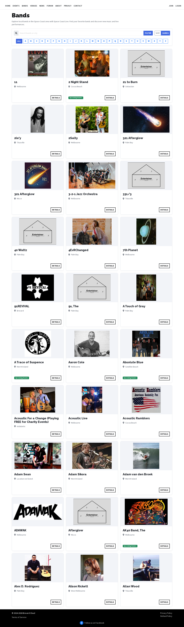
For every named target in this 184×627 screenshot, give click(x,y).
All (19, 41)
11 (15, 82)
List (158, 33)
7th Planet (130, 250)
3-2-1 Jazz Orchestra (83, 194)
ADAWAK (20, 530)
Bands (25, 5)
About (58, 5)
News (41, 5)
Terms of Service (19, 617)
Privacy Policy (166, 613)
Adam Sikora (77, 474)
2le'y (17, 138)
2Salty (73, 138)
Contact (78, 5)
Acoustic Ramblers (136, 418)
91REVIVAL (21, 306)
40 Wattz (20, 250)
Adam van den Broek (138, 474)
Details (56, 97)
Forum (50, 5)
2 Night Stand (78, 82)
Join (171, 5)
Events (16, 5)
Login (178, 5)
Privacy (67, 5)
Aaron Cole (76, 362)
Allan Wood (131, 586)
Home (7, 5)
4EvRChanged (78, 250)
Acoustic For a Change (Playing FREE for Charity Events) (36, 420)
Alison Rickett (78, 586)
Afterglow (75, 530)
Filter (148, 33)
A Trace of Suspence (29, 362)
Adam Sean (22, 474)
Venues (33, 5)
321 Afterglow (133, 138)
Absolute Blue (133, 362)
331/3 (127, 194)
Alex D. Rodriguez (26, 586)
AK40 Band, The (134, 530)
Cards (165, 33)
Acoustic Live (78, 418)
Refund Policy (166, 616)
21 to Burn (130, 82)
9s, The (73, 306)
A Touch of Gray (134, 306)
